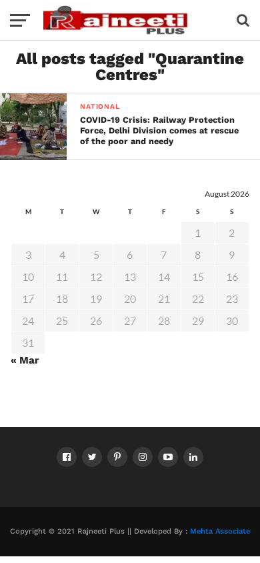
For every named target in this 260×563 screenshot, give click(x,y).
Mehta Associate (220, 531)
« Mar (25, 360)
